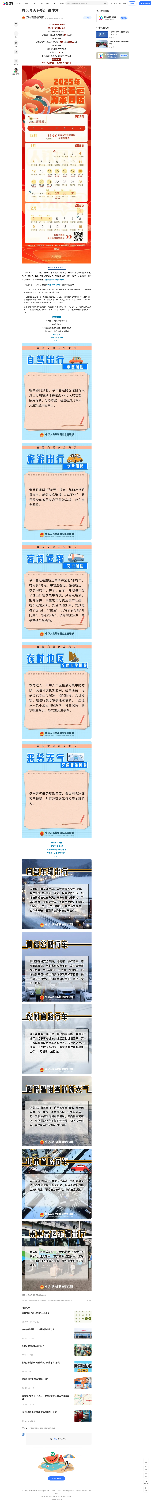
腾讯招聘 (65, 1491)
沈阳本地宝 (25, 1421)
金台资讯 (24, 1388)
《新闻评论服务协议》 (49, 1428)
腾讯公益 (71, 1491)
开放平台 (52, 1491)
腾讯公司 (54, 1499)
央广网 (24, 1355)
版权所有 (59, 1499)
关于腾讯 (24, 1491)
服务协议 (40, 1491)
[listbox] (57, 1364)
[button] (124, 18)
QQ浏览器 (78, 1491)
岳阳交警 (24, 1404)
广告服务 (59, 1491)
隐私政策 (46, 1491)
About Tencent (32, 1491)
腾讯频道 (84, 1491)
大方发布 (24, 1338)
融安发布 (24, 1371)
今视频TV (25, 1322)
